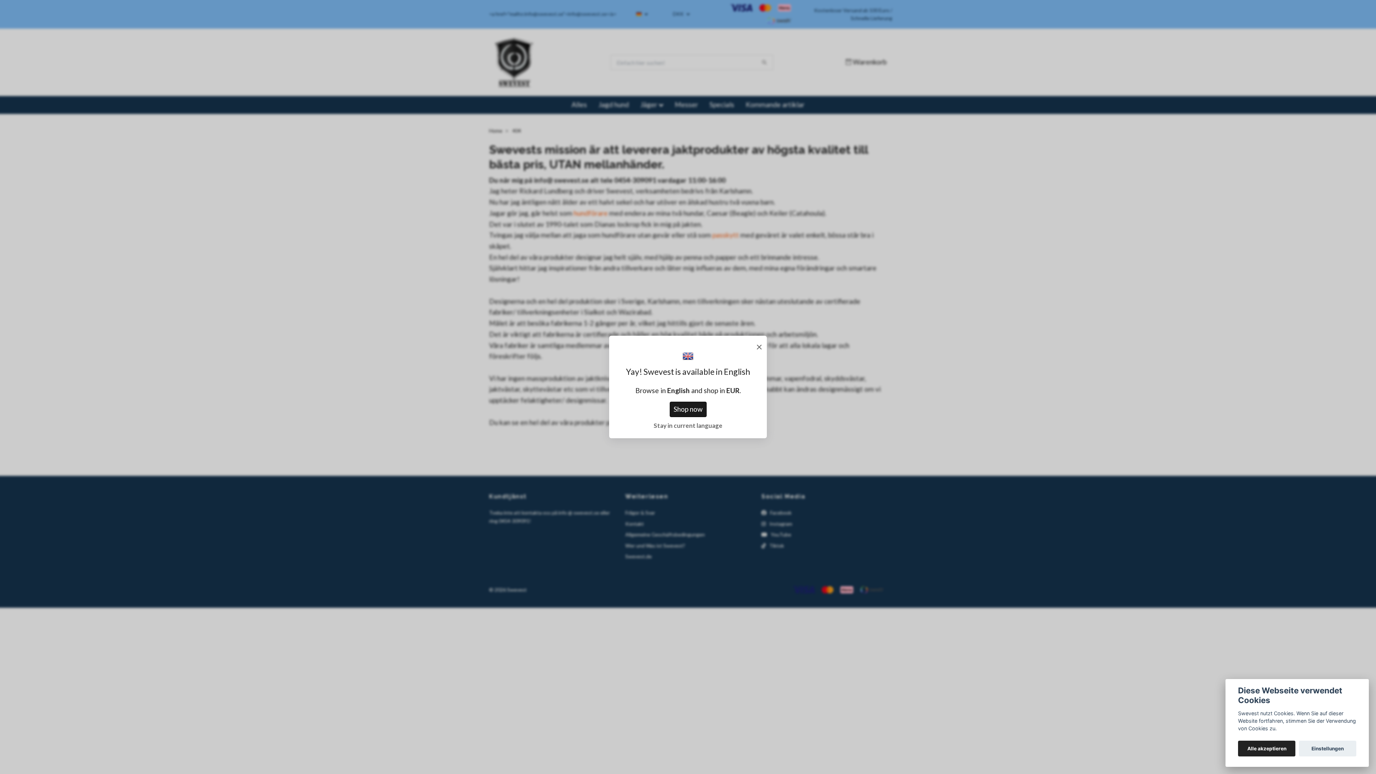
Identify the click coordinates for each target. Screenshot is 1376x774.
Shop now (688, 409)
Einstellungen (1328, 748)
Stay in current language (688, 425)
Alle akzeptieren (1266, 748)
